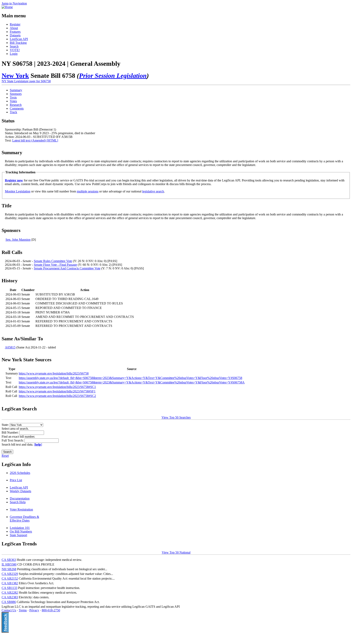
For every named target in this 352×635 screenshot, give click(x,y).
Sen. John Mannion (18, 239)
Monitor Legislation (17, 191)
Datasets (15, 35)
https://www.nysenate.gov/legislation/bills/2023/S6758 (54, 373)
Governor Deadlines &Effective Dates (24, 518)
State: (6, 424)
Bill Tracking (18, 42)
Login (14, 53)
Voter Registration (21, 509)
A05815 (10, 347)
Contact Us (9, 610)
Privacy (34, 610)
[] (38, 444)
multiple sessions (87, 191)
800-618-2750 (51, 610)
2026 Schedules (20, 473)
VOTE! (15, 50)
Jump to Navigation (14, 3)
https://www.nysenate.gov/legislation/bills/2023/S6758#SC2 (57, 396)
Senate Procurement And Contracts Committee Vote (67, 268)
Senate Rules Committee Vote (53, 261)
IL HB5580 (9, 564)
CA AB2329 (10, 574)
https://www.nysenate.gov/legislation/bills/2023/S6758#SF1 (57, 391)
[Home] (7, 7)
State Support (18, 535)
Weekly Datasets (20, 491)
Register (15, 24)
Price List (16, 480)
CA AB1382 (10, 583)
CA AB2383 (10, 597)
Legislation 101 (20, 528)
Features (15, 31)
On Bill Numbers (21, 531)
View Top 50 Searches (176, 417)
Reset (5, 455)
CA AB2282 (10, 592)
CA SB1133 (9, 588)
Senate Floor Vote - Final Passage (55, 264)
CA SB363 (9, 559)
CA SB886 (9, 602)
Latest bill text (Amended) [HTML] (35, 140)
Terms (23, 610)
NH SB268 (9, 569)
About (14, 28)
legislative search (153, 191)
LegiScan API (19, 39)
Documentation (20, 498)
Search (14, 46)
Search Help (18, 502)
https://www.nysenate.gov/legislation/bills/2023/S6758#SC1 (57, 387)
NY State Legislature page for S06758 (26, 81)
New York (15, 75)
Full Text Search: (13, 440)
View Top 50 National (176, 552)
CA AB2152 (10, 578)
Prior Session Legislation (113, 75)
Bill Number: (10, 432)
